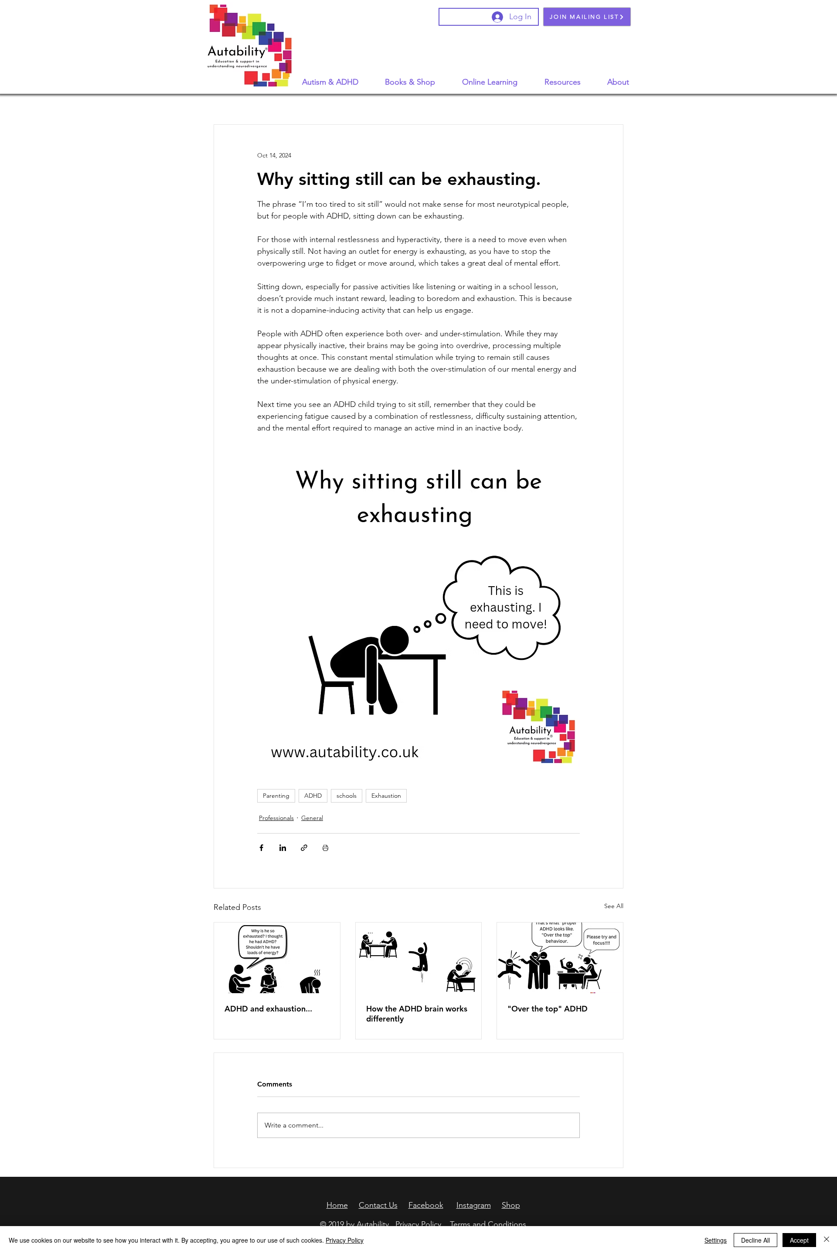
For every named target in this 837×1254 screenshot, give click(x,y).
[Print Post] (325, 848)
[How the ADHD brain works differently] (419, 958)
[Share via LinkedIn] (283, 848)
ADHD (313, 796)
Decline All (755, 1240)
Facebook (425, 1205)
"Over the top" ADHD (547, 1009)
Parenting (276, 796)
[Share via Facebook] (261, 848)
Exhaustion (386, 796)
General (312, 818)
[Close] (826, 1240)
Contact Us (378, 1205)
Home (337, 1205)
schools (347, 796)
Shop (511, 1205)
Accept (799, 1240)
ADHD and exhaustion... (268, 1009)
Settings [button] (715, 1240)
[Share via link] (304, 848)
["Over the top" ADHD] (560, 958)
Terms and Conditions (488, 1224)
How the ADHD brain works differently (416, 1014)
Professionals (276, 818)
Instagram (473, 1205)
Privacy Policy (418, 1224)
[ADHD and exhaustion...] (277, 958)
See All (613, 906)
